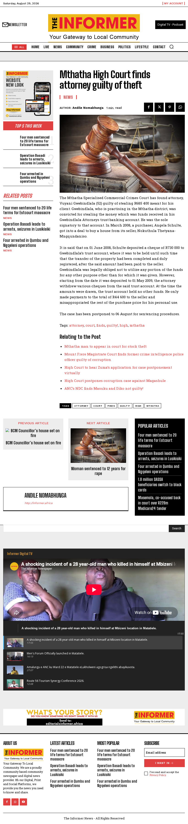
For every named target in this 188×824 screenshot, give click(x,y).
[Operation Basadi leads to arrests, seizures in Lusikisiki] (10, 158)
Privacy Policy (158, 775)
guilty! (112, 325)
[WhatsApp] (180, 107)
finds (100, 325)
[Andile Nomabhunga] (15, 499)
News (7, 218)
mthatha (137, 325)
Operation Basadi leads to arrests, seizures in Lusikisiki (35, 159)
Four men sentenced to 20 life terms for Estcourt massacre (35, 141)
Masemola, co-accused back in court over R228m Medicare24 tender (159, 503)
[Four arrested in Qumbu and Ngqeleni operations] (10, 177)
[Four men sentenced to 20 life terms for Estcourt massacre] (10, 140)
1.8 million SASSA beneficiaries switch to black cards (159, 485)
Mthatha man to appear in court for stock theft (105, 346)
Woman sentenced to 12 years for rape (98, 471)
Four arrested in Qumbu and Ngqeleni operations (35, 177)
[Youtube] (23, 801)
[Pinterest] (169, 107)
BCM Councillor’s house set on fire (33, 442)
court (90, 325)
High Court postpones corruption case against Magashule (115, 380)
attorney (76, 325)
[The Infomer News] (94, 28)
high (123, 325)
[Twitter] (159, 107)
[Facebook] (148, 107)
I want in (162, 763)
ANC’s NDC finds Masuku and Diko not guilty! (103, 388)
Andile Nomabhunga (87, 107)
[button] (171, 46)
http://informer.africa (39, 503)
